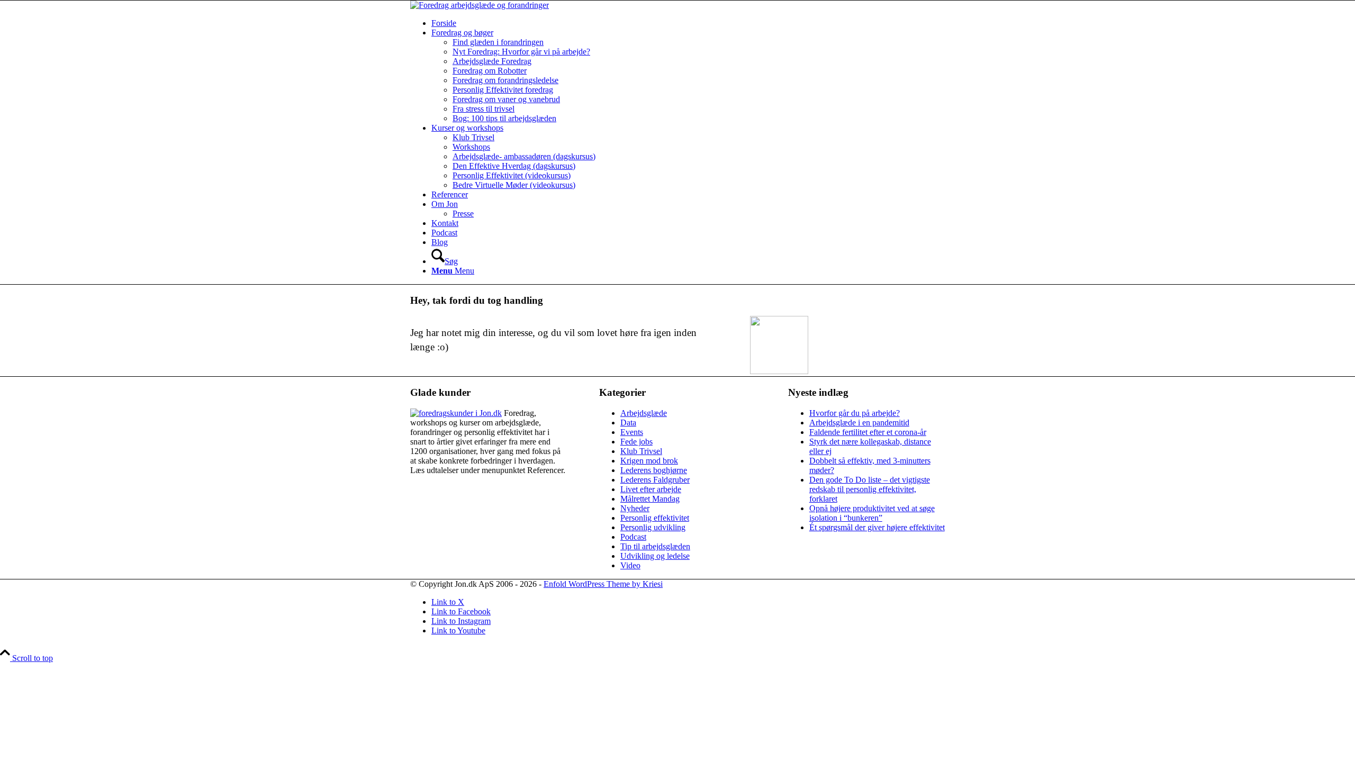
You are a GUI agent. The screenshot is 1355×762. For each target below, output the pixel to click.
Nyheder (634, 508)
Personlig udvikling (652, 527)
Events (631, 432)
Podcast (633, 536)
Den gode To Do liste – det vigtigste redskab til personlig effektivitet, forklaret (869, 489)
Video (630, 565)
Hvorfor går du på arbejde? (854, 413)
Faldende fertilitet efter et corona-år (867, 432)
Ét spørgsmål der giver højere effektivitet (877, 527)
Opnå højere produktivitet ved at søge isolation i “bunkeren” (872, 513)
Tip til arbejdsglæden (655, 546)
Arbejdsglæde (643, 413)
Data (628, 422)
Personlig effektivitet (654, 517)
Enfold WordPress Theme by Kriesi (603, 583)
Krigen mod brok (649, 460)
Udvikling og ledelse (655, 555)
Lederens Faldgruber (655, 479)
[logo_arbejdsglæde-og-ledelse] (479, 5)
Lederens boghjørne (653, 470)
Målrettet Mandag (650, 498)
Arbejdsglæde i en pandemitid (859, 422)
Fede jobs (636, 441)
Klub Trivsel (641, 451)
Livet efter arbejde (650, 489)
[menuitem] (688, 23)
